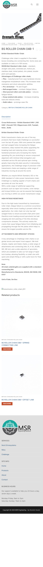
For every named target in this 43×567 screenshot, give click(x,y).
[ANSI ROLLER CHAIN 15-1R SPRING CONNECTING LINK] (37, 49)
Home (3, 43)
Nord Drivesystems (9, 445)
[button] (38, 16)
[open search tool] (32, 4)
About (4, 475)
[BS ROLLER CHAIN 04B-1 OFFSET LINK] (40, 49)
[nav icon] (37, 4)
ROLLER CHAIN (28, 43)
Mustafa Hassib (35, 510)
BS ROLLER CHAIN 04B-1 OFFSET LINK (18, 400)
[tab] (6, 116)
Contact (5, 480)
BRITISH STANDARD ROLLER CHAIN (20, 107)
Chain (20, 43)
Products (5, 470)
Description (6, 117)
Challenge (11, 43)
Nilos (3, 450)
